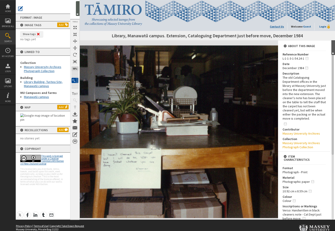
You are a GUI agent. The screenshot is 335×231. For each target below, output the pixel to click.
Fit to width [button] (75, 41)
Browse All (8, 26)
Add (61, 24)
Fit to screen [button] (75, 34)
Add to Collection (75, 121)
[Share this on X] (19, 212)
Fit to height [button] (75, 48)
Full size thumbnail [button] (75, 27)
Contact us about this (75, 127)
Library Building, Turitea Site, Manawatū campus (43, 84)
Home (8, 11)
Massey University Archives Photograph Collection (42, 69)
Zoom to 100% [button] (75, 61)
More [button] (8, 101)
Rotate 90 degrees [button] (75, 54)
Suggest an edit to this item (20, 8)
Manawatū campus (36, 97)
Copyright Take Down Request (67, 226)
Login (8, 71)
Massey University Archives (301, 133)
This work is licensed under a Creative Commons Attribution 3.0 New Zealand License (42, 159)
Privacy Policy (24, 226)
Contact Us (277, 26)
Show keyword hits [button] (75, 100)
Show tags (29, 34)
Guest (307, 26)
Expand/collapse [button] (333, 47)
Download (75, 114)
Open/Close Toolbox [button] (78, 8)
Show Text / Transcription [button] (75, 93)
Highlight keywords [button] (75, 107)
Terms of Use (41, 226)
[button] (75, 80)
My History (8, 56)
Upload (8, 86)
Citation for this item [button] (75, 141)
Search (8, 41)
